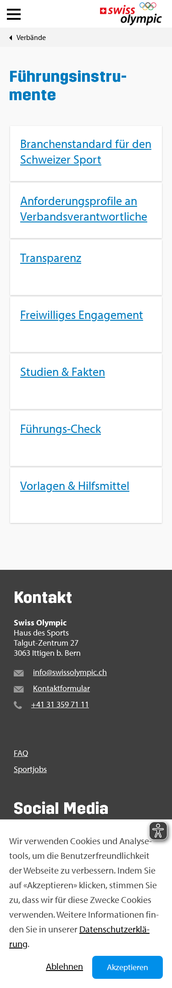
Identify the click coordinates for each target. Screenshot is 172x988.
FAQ (21, 753)
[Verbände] (10, 37)
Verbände (31, 37)
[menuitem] (86, 324)
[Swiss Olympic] (131, 13)
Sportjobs (30, 769)
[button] (14, 12)
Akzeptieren (127, 967)
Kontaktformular (61, 688)
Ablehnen (64, 966)
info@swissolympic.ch (70, 672)
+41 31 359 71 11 (60, 704)
